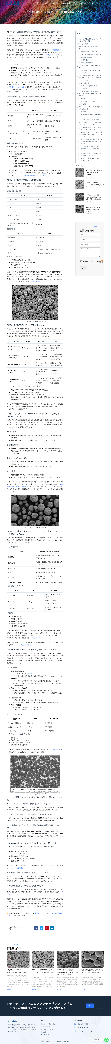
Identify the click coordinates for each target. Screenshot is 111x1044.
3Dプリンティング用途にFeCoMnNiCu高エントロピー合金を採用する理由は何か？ (94, 197)
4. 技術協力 (84, 89)
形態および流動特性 (87, 63)
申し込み (54, 3)
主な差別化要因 (85, 98)
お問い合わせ (84, 3)
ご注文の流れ (85, 112)
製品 (37, 3)
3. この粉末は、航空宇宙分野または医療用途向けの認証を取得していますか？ (91, 141)
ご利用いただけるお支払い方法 (90, 119)
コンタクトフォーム (33, 674)
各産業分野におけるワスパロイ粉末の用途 (90, 48)
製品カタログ (36, 281)
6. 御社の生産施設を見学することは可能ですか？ (91, 159)
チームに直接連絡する (23, 645)
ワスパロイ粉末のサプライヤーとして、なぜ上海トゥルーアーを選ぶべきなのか (90, 94)
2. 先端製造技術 (85, 83)
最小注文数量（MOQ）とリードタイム (91, 116)
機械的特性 (84, 60)
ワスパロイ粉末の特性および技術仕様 (90, 54)
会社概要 (45, 3)
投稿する (83, 268)
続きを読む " (10, 989)
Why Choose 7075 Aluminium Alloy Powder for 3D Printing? (95, 172)
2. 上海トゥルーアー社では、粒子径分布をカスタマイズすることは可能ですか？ (91, 134)
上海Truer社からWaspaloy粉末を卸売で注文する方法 (90, 108)
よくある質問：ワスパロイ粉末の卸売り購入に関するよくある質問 (90, 123)
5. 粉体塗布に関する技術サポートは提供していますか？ (91, 154)
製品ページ (36, 638)
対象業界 (83, 104)
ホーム (30, 3)
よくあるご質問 (66, 3)
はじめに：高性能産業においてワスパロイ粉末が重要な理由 (90, 40)
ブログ (75, 3)
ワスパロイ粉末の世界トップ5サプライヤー (90, 67)
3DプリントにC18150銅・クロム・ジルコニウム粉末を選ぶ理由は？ (95, 185)
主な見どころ (84, 44)
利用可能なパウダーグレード (89, 101)
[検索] (104, 3)
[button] (36, 928)
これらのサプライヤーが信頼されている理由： (91, 72)
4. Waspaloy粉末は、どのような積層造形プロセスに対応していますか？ (91, 148)
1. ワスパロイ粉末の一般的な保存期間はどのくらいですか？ (91, 128)
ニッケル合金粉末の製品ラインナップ (31, 175)
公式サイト (56, 749)
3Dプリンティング (52, 55)
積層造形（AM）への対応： (89, 52)
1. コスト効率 (84, 80)
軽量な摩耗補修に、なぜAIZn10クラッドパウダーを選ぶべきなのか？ (94, 209)
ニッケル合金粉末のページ (19, 868)
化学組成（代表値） (86, 57)
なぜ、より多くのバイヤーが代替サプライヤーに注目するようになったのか (90, 76)
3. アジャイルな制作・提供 (89, 86)
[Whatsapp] (106, 1040)
